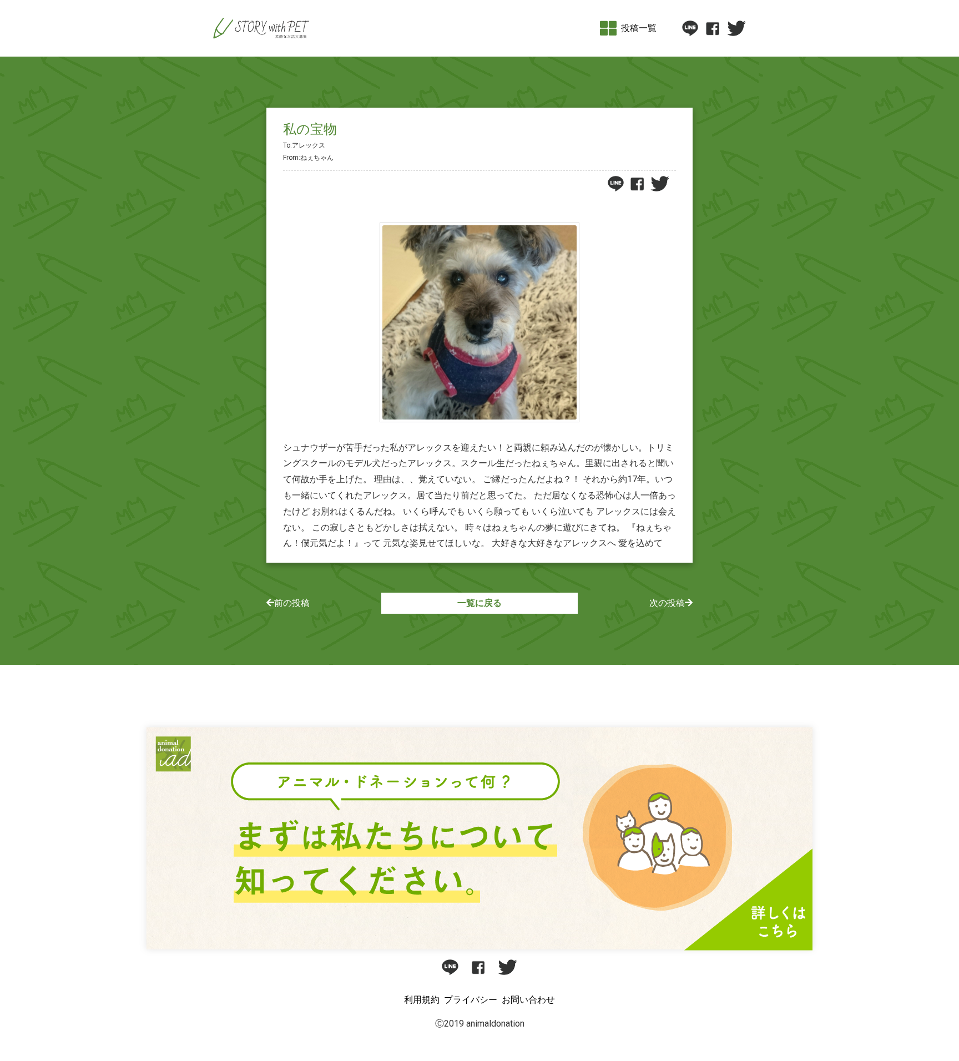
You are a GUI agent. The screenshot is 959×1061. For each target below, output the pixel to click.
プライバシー (470, 999)
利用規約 (422, 999)
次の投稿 (667, 603)
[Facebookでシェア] (712, 28)
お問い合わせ (528, 999)
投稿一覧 (639, 28)
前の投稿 (292, 603)
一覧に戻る (479, 603)
